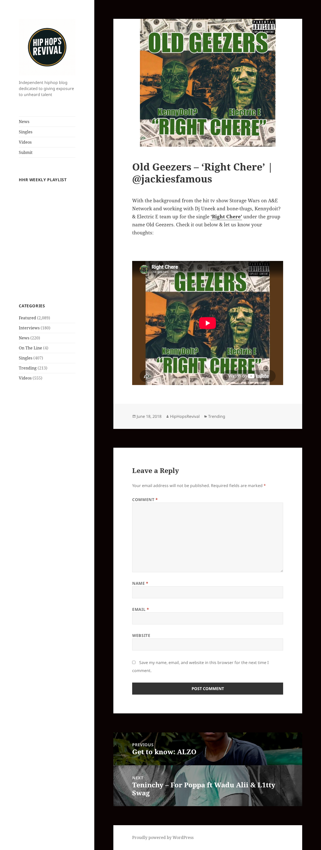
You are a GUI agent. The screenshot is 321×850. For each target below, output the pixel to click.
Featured (27, 318)
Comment (145, 499)
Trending (28, 368)
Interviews (29, 328)
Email (140, 609)
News (24, 121)
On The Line (30, 348)
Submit (26, 152)
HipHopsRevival (185, 416)
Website (141, 635)
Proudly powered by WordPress (163, 837)
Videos (25, 142)
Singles (25, 132)
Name (140, 583)
